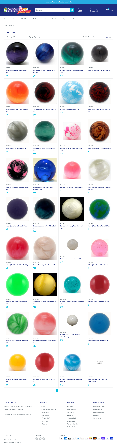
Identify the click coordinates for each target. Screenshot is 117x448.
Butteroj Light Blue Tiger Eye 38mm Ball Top (71, 380)
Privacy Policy (71, 421)
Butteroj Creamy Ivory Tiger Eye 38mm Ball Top (99, 188)
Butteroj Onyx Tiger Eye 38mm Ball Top (99, 70)
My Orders (43, 406)
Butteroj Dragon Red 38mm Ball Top (98, 301)
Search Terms (97, 409)
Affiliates (96, 415)
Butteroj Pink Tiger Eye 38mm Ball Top (71, 187)
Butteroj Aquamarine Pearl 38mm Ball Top (44, 227)
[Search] (72, 10)
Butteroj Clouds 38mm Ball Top (69, 109)
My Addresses (44, 415)
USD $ (6, 435)
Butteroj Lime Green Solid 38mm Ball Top (17, 303)
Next (107, 391)
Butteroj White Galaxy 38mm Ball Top (71, 259)
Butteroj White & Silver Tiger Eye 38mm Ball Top (70, 335)
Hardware (36, 19)
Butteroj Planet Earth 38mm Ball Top (99, 226)
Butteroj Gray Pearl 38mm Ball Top (16, 148)
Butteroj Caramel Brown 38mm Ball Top (99, 148)
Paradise (54, 19)
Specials (70, 406)
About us (70, 415)
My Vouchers (44, 421)
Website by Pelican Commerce (12, 442)
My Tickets (43, 424)
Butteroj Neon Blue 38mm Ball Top (98, 340)
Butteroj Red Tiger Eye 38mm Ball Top (17, 265)
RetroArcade (77, 19)
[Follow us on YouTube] (43, 438)
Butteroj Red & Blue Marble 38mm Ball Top (99, 110)
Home (5, 19)
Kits (45, 19)
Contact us (70, 412)
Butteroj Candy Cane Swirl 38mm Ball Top (71, 149)
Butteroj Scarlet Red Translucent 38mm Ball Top (98, 380)
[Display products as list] (110, 37)
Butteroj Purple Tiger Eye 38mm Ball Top (16, 71)
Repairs (65, 19)
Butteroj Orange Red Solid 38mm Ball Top (44, 380)
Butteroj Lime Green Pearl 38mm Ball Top (17, 341)
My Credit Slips (44, 412)
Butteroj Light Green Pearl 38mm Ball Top (44, 149)
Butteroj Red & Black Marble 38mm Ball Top (44, 110)
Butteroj (8, 68)
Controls (13, 19)
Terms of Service (72, 424)
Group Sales (97, 418)
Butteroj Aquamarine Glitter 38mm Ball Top (72, 303)
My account (94, 11)
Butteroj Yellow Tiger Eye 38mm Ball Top (16, 380)
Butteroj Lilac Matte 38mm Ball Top (16, 226)
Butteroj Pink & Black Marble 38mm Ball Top (17, 188)
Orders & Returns (98, 406)
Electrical (24, 19)
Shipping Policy (72, 418)
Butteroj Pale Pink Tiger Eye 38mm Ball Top (44, 341)
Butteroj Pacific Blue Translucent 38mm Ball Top (43, 188)
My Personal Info (45, 418)
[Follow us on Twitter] (40, 438)
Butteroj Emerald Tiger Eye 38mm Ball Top (71, 71)
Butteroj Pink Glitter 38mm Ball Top (98, 265)
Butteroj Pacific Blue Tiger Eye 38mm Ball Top (44, 71)
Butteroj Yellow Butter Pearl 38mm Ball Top (44, 303)
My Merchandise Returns (48, 409)
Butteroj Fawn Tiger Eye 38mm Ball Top (44, 265)
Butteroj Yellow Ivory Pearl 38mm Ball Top (71, 227)
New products (71, 409)
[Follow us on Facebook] (36, 438)
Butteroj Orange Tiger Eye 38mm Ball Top (17, 110)
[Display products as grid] (106, 37)
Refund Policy (71, 427)
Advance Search (98, 412)
